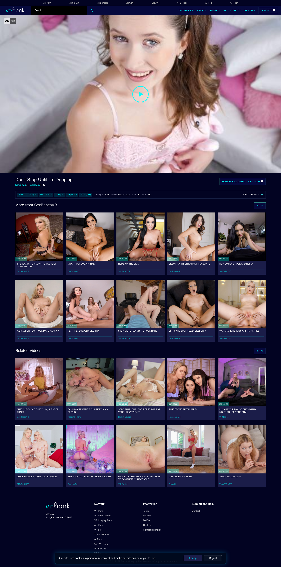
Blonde (22, 194)
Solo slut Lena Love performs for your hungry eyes (139, 410)
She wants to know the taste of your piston (36, 265)
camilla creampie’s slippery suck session (88, 410)
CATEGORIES (186, 10)
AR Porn (234, 3)
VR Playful (122, 484)
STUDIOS (214, 10)
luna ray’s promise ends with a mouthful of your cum (237, 410)
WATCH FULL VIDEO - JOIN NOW (241, 181)
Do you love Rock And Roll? (236, 264)
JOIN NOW (267, 10)
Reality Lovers (124, 417)
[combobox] (59, 10)
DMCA (146, 520)
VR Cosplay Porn (103, 520)
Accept (193, 558)
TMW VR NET (23, 484)
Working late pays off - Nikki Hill (239, 331)
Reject (213, 558)
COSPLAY (235, 10)
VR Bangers (102, 3)
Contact (196, 511)
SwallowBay (73, 484)
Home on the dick (128, 264)
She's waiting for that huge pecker (89, 476)
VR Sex (98, 529)
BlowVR (155, 3)
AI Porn (208, 3)
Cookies (147, 525)
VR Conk (130, 3)
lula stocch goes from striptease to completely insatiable (139, 477)
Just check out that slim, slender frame (37, 410)
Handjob (59, 194)
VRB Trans (182, 3)
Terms (146, 511)
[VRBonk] (58, 505)
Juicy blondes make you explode (37, 476)
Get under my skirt (180, 476)
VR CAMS (249, 10)
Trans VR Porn (101, 534)
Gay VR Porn (101, 544)
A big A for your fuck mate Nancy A (38, 331)
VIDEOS (201, 10)
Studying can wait (230, 476)
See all (259, 205)
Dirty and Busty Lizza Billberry (188, 331)
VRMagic (223, 417)
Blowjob (32, 194)
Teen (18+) (86, 194)
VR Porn (47, 3)
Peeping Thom (74, 417)
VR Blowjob (100, 548)
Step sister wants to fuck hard (137, 331)
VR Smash (74, 3)
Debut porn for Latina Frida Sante (189, 264)
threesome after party (183, 409)
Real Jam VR (175, 417)
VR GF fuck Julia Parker (82, 264)
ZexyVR (172, 484)
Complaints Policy (152, 529)
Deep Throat (46, 194)
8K (224, 10)
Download (20, 185)
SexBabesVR (35, 185)
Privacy (147, 515)
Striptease (72, 194)
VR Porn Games (102, 515)
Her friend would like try (83, 331)
